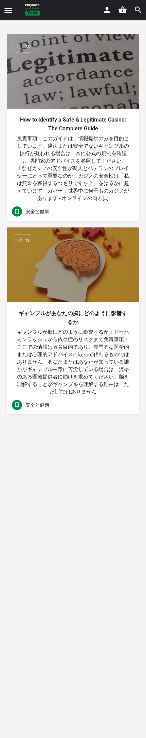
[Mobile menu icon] (8, 10)
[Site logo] (33, 10)
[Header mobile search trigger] (138, 9)
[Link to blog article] (73, 71)
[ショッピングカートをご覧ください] (122, 9)
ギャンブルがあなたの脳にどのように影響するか (73, 317)
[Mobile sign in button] (107, 9)
